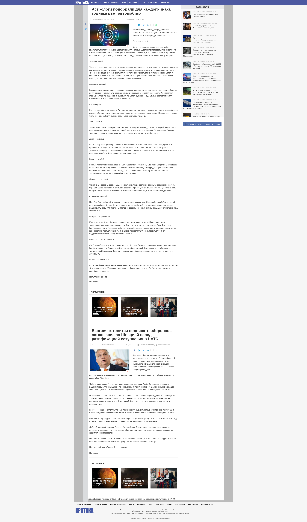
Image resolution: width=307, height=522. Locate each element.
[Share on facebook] (134, 25)
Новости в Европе (146, 345)
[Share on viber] (152, 25)
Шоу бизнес (165, 2)
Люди (123, 2)
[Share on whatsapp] (156, 25)
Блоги (106, 2)
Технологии (152, 2)
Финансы (115, 2)
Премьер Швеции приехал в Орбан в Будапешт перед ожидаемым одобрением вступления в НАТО (129, 499)
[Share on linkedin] (148, 25)
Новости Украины (165, 345)
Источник (93, 282)
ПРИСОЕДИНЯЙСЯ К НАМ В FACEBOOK (204, 124)
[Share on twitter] (144, 25)
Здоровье (133, 2)
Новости (95, 2)
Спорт (142, 2)
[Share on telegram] (139, 25)
